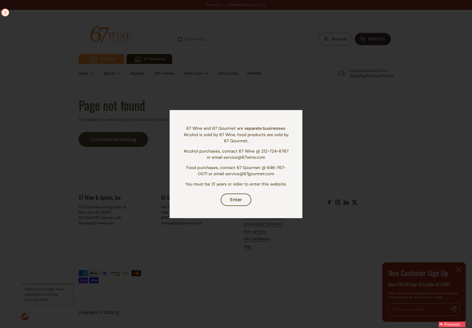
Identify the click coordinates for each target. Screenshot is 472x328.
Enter (236, 200)
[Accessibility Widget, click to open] (5, 12)
